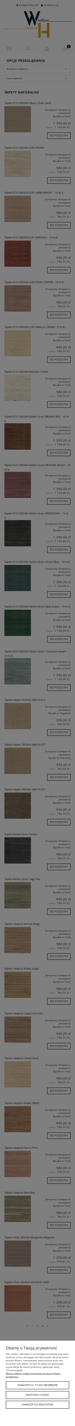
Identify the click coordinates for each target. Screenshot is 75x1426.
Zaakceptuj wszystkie (37, 1404)
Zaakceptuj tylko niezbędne (37, 1385)
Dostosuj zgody (37, 1395)
